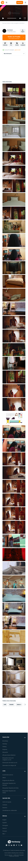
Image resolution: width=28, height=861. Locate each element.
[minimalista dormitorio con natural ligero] (13, 130)
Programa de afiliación (8, 779)
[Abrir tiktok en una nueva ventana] (16, 846)
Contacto (4, 806)
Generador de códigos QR (9, 765)
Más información (8, 53)
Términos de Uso (8, 857)
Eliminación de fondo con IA (9, 762)
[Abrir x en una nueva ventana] (18, 846)
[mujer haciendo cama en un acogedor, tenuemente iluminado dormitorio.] (13, 471)
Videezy (4, 746)
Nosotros (4, 809)
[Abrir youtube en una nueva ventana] (21, 846)
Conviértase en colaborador (9, 811)
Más (3, 835)
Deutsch (4, 829)
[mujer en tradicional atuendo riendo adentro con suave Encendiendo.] (13, 389)
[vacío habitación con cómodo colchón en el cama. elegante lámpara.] (13, 594)
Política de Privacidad (18, 857)
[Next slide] (21, 704)
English (4, 821)
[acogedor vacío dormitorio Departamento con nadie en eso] (13, 308)
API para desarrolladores (8, 754)
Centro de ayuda (6, 803)
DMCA (4, 777)
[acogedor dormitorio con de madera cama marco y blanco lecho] (13, 635)
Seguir (22, 31)
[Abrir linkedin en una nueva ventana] (11, 846)
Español (4, 823)
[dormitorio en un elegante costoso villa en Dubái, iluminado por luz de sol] (13, 280)
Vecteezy (4, 743)
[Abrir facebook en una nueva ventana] (6, 846)
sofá (5, 704)
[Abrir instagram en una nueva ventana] (8, 846)
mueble (11, 704)
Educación (5, 751)
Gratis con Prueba (14, 37)
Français (4, 832)
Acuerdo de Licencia (7, 774)
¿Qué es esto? (17, 50)
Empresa (4, 749)
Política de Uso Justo (13, 859)
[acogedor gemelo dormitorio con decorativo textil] (13, 649)
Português (5, 826)
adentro (19, 704)
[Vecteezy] (2, 2)
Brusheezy (5, 740)
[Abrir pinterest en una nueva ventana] (13, 846)
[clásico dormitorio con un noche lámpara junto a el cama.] (13, 622)
